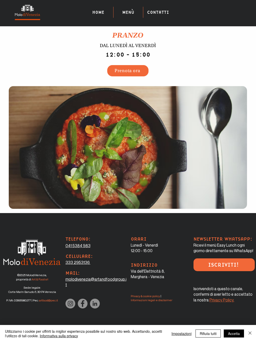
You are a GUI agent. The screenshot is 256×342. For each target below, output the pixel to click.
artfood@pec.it (48, 300)
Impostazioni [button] (182, 333)
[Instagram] (70, 303)
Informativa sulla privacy (59, 335)
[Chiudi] (250, 333)
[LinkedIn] (95, 303)
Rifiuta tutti (208, 333)
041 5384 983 (78, 245)
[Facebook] (83, 303)
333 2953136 (78, 262)
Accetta (234, 333)
